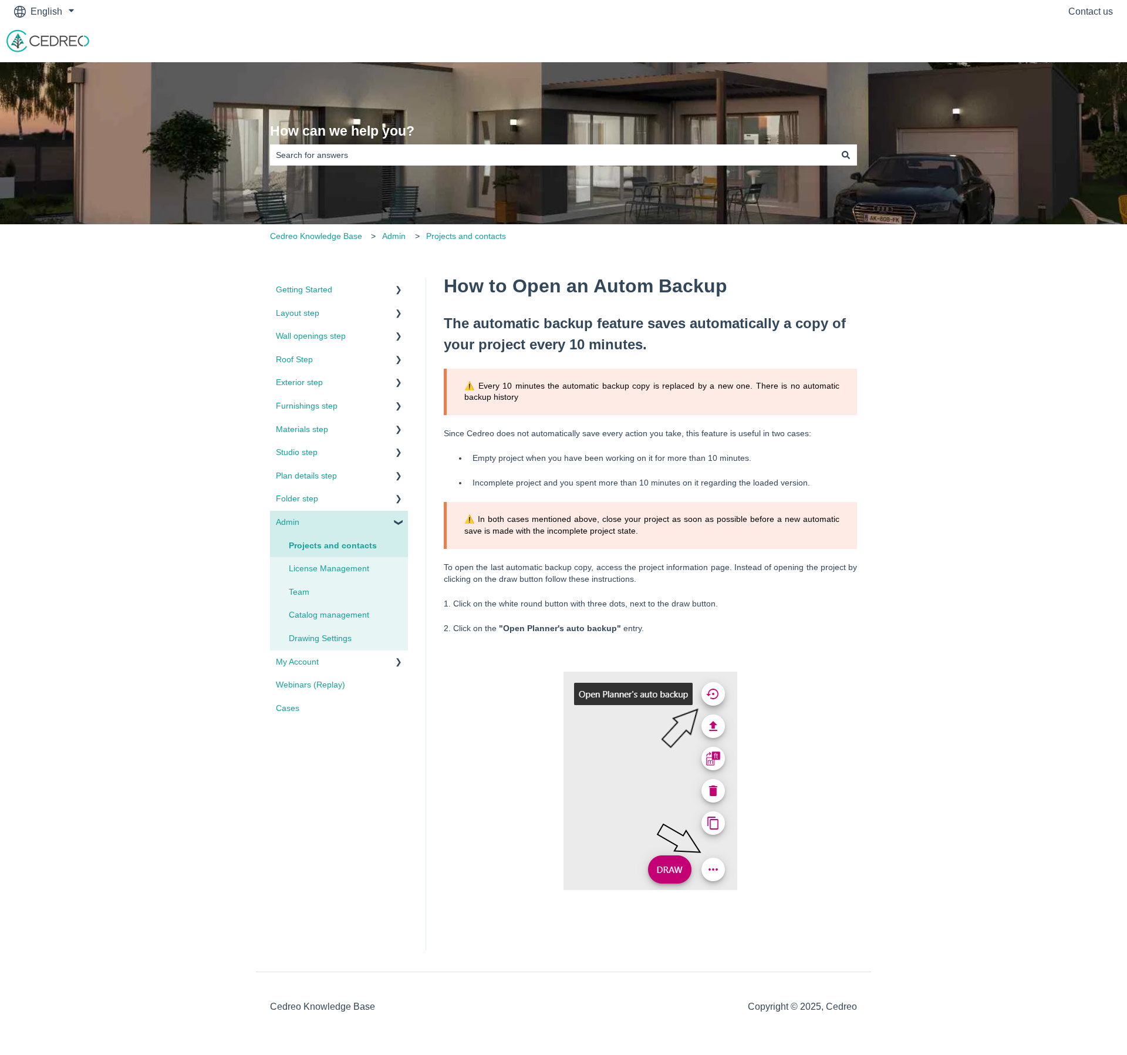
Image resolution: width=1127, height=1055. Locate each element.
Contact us (1090, 11)
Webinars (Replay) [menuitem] (310, 684)
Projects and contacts (466, 236)
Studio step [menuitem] (297, 452)
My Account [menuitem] (297, 661)
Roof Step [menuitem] (294, 359)
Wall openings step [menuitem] (311, 336)
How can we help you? (342, 131)
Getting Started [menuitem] (304, 289)
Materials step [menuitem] (302, 429)
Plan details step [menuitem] (306, 475)
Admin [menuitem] (287, 522)
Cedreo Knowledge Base (316, 236)
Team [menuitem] (299, 591)
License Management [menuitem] (329, 568)
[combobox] (552, 155)
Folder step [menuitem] (297, 498)
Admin (394, 236)
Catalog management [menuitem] (329, 614)
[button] (398, 291)
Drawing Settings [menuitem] (320, 638)
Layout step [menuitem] (297, 313)
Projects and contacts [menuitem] (333, 545)
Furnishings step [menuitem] (307, 405)
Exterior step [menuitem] (299, 382)
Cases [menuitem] (287, 708)
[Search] (846, 155)
